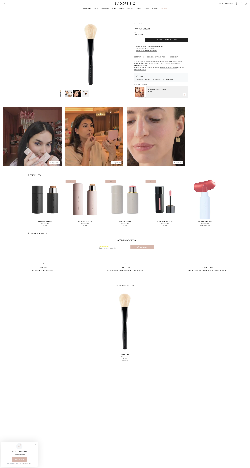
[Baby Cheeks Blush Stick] (125, 199)
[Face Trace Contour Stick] (45, 199)
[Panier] (245, 3)
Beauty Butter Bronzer (140, 69)
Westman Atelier (138, 24)
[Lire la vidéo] (51, 163)
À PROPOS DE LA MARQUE (37, 233)
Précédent (57, 54)
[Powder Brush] (125, 321)
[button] (87, 8)
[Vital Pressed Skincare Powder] (140, 92)
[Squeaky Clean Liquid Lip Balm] (165, 199)
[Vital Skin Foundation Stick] (85, 199)
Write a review (142, 247)
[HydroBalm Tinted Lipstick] (205, 199)
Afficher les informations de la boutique (146, 50)
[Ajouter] (184, 94)
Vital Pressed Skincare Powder (168, 67)
